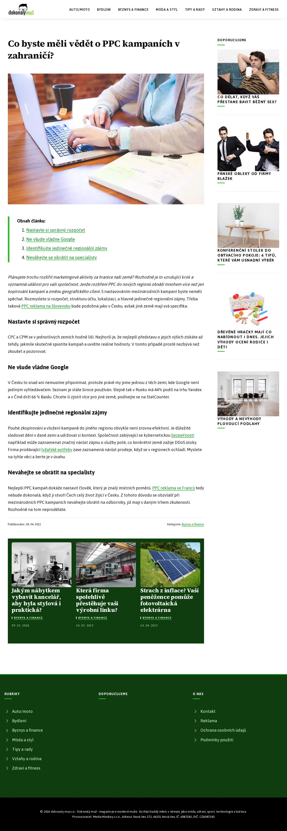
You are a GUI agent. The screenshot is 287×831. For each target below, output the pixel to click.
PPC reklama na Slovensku (45, 306)
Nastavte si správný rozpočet (55, 230)
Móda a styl (167, 9)
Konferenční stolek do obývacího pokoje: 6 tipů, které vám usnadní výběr (246, 255)
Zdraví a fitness (264, 9)
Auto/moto (79, 9)
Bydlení (104, 9)
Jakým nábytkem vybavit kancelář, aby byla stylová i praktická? (36, 600)
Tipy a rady (195, 9)
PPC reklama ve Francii (173, 488)
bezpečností (182, 435)
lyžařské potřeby (56, 449)
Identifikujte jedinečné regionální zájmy (66, 248)
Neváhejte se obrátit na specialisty (61, 257)
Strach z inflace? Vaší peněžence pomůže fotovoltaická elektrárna (169, 600)
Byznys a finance (133, 9)
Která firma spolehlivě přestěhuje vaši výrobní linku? (97, 600)
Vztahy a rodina (227, 9)
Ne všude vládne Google (50, 239)
